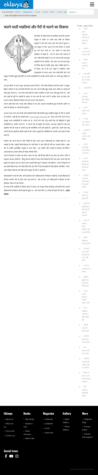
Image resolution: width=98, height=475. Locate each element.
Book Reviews (27, 432)
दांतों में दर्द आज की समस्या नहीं (86, 51)
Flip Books (29, 419)
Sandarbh (49, 423)
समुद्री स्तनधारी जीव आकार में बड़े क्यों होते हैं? (86, 181)
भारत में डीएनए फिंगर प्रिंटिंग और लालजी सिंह (86, 226)
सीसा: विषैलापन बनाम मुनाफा (86, 240)
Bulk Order (30, 438)
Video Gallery (66, 421)
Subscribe (49, 432)
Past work (10, 431)
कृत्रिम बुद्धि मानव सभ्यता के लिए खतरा (85, 281)
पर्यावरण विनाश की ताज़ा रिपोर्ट (85, 339)
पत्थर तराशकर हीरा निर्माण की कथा (85, 98)
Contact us (10, 435)
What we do (8, 425)
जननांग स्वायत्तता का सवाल (86, 268)
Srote (47, 428)
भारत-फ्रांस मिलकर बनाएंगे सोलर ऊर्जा (86, 297)
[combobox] (80, 12)
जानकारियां (87, 88)
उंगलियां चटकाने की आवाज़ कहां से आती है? (86, 363)
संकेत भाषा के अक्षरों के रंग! (85, 64)
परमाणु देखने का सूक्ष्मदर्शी (85, 195)
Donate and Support (87, 435)
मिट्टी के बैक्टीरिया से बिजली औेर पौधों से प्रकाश (86, 209)
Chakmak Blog (87, 421)
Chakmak (48, 419)
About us (9, 419)
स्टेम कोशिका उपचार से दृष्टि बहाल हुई (85, 314)
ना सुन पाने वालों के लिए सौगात (86, 121)
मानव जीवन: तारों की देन (85, 110)
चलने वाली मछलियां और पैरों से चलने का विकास (85, 36)
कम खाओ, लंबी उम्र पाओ (85, 350)
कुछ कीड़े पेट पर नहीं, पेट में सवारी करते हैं (86, 78)
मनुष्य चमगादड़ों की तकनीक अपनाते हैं (86, 148)
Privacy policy (86, 428)
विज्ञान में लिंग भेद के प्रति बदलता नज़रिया (86, 377)
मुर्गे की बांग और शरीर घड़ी (85, 328)
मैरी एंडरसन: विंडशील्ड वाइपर (85, 391)
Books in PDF (28, 425)
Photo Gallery (66, 428)
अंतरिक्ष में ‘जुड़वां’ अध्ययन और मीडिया (86, 134)
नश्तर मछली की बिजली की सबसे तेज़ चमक (85, 164)
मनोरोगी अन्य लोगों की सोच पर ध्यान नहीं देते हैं (85, 254)
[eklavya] (16, 4)
